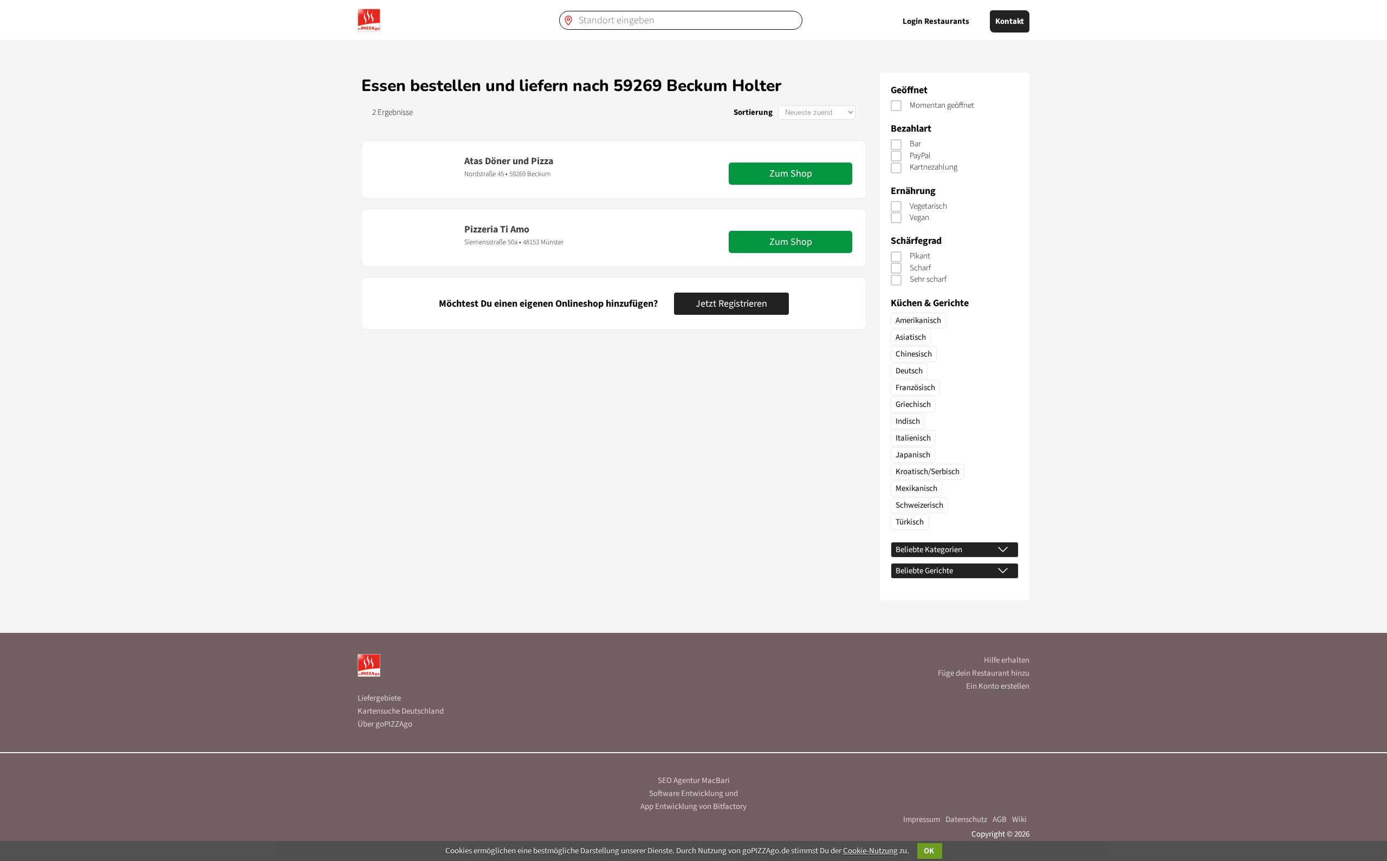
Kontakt (1009, 21)
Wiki (1019, 819)
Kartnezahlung (933, 167)
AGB (1000, 819)
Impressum (921, 819)
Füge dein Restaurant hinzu (983, 673)
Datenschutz (966, 819)
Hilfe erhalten (1006, 660)
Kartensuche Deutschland (401, 711)
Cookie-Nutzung (870, 851)
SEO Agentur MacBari (694, 780)
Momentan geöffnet (942, 105)
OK (929, 851)
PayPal (920, 155)
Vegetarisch (928, 206)
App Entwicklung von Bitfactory (693, 806)
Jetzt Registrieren (731, 303)
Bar (915, 144)
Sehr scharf (928, 279)
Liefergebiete (379, 698)
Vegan (919, 217)
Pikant (920, 256)
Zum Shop (790, 173)
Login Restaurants (936, 21)
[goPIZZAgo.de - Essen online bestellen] (369, 20)
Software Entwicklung (686, 793)
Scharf (920, 268)
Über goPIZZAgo (385, 724)
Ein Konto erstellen (997, 686)
